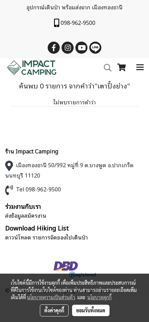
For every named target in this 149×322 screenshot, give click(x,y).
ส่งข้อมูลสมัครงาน (25, 215)
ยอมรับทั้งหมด (90, 310)
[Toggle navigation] (140, 67)
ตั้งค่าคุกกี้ (54, 310)
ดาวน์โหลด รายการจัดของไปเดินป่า (46, 237)
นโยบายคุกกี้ (99, 297)
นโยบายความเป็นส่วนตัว (51, 297)
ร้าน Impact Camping (31, 150)
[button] (105, 68)
